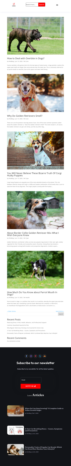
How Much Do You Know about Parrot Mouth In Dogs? (32, 293)
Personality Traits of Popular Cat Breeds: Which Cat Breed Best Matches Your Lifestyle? (32, 333)
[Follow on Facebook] (26, 356)
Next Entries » (60, 311)
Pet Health (27, 297)
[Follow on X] (40, 356)
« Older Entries (11, 311)
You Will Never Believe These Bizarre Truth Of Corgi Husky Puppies (34, 174)
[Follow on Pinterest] (35, 356)
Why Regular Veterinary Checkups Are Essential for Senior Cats (25, 328)
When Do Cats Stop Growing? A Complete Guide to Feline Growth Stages (44, 409)
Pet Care (26, 61)
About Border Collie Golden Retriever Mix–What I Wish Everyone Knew (33, 234)
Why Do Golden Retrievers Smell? (24, 115)
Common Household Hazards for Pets (18, 325)
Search (61, 314)
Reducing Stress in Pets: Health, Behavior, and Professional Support (26, 322)
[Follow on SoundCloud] (44, 356)
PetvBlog (11, 61)
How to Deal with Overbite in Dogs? (25, 58)
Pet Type (26, 178)
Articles (38, 395)
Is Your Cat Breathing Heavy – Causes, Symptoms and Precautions (26, 330)
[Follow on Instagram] (31, 356)
